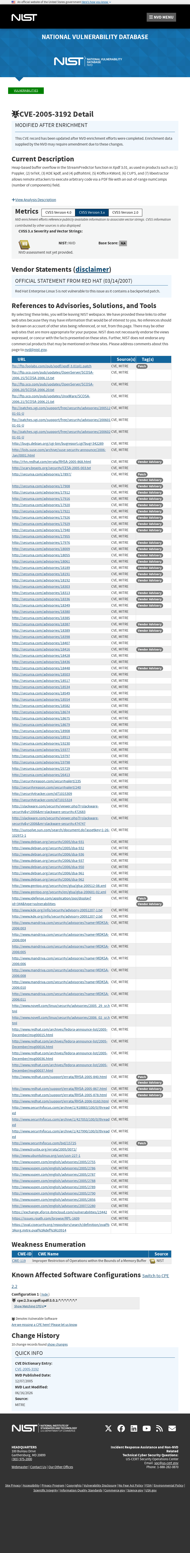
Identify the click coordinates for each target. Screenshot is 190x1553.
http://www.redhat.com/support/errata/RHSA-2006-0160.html (60, 1101)
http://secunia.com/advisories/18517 (41, 680)
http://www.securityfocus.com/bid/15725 (44, 1143)
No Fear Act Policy (130, 1485)
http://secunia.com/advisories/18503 (41, 674)
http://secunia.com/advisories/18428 (41, 655)
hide (44, 1294)
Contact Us (38, 1467)
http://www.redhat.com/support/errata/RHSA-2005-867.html (59, 1088)
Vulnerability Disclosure (100, 1485)
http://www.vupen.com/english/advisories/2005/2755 (53, 1162)
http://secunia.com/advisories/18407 (41, 643)
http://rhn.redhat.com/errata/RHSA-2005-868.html (51, 461)
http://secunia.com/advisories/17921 (41, 511)
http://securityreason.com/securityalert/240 (46, 787)
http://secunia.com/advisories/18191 (41, 574)
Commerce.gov (114, 1490)
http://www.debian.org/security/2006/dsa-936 (48, 854)
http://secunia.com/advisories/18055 (41, 555)
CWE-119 (19, 1260)
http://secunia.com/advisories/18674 (41, 712)
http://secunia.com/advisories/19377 (41, 749)
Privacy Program (53, 1485)
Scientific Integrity (45, 1490)
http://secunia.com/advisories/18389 (41, 630)
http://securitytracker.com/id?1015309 (42, 793)
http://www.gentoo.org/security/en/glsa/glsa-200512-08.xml (59, 885)
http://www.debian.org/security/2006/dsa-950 (48, 867)
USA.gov (151, 1490)
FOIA (148, 1485)
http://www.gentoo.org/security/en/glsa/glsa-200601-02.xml (59, 892)
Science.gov (135, 1490)
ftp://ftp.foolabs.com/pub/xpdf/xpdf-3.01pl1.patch (52, 366)
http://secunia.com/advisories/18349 (41, 605)
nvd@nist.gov (36, 349)
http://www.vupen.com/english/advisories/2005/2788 (53, 1180)
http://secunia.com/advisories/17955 (41, 536)
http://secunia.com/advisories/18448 (41, 668)
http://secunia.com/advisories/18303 (41, 586)
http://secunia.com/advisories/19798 (41, 762)
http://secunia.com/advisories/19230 (41, 743)
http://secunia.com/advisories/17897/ (41, 474)
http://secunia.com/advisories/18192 (41, 580)
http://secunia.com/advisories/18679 (41, 724)
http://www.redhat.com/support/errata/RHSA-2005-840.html (59, 1077)
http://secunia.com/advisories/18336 (41, 599)
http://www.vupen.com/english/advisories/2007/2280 (53, 1206)
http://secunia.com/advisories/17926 (41, 517)
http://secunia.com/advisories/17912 (41, 492)
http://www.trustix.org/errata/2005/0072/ (44, 1149)
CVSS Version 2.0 (125, 212)
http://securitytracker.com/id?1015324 (42, 800)
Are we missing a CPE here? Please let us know (44, 1325)
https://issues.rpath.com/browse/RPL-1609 (45, 1218)
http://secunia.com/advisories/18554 (41, 699)
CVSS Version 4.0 (58, 212)
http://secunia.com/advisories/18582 (41, 705)
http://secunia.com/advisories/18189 (41, 567)
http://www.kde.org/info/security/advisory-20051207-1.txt (57, 910)
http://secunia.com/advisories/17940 (41, 530)
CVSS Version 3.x (92, 212)
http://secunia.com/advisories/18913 (41, 737)
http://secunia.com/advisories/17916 (41, 498)
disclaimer (92, 269)
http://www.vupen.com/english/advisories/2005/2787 (53, 1174)
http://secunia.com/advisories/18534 (41, 687)
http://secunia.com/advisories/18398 (41, 636)
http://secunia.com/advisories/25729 (41, 768)
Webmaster (20, 1467)
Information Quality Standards (81, 1490)
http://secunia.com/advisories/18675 (41, 718)
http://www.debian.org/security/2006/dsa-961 (48, 873)
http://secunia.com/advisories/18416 (41, 649)
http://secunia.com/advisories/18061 (41, 561)
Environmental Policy (169, 1485)
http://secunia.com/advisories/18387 (41, 624)
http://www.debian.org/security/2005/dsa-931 (48, 842)
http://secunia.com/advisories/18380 (41, 611)
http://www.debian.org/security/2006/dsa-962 (48, 879)
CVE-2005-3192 (27, 1369)
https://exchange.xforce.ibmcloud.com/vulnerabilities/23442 (59, 1212)
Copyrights (74, 1485)
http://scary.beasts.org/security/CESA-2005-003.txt (51, 468)
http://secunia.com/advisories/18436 (41, 662)
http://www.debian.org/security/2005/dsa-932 (48, 848)
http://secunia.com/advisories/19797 (41, 756)
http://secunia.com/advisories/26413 (41, 775)
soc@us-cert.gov (166, 1463)
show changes (57, 1344)
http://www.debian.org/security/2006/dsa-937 (48, 860)
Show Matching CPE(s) (29, 1306)
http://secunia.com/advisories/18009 (41, 549)
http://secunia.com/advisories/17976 (41, 542)
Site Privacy (13, 1485)
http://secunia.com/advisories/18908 (41, 731)
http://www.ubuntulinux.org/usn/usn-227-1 (46, 1155)
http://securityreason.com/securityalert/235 (46, 781)
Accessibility (31, 1485)
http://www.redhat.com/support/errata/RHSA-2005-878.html (59, 1095)
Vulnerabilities (26, 90)
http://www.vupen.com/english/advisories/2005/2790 (53, 1193)
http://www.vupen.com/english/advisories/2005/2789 (53, 1187)
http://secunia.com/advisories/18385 (41, 618)
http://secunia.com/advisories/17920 (41, 505)
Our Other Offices (60, 1467)
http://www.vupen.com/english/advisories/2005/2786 (53, 1168)
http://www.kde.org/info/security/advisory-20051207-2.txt (57, 916)
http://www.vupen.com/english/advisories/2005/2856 (53, 1199)
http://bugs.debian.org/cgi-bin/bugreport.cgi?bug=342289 (58, 443)
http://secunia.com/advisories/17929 (41, 523)
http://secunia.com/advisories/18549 (41, 693)
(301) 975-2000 (22, 1459)
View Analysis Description (35, 199)
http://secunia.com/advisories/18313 (41, 593)
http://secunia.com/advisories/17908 (41, 486)
